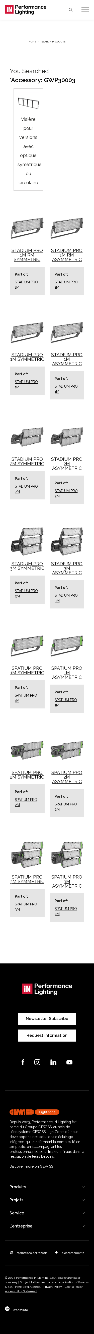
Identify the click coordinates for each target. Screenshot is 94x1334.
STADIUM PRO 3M (26, 593)
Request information (47, 1035)
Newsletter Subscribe (47, 1018)
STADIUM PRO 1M (26, 284)
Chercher (70, 10)
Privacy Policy (52, 1287)
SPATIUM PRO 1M (26, 698)
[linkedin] (53, 1062)
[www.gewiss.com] (47, 1112)
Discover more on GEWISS (31, 1166)
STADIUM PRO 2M (26, 489)
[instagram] (37, 1062)
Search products (53, 41)
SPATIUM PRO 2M (26, 802)
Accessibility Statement (21, 1291)
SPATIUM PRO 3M (26, 906)
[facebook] (23, 1062)
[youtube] (69, 1062)
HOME (32, 41)
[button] (28, 1253)
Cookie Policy (74, 1287)
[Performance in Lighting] (26, 10)
